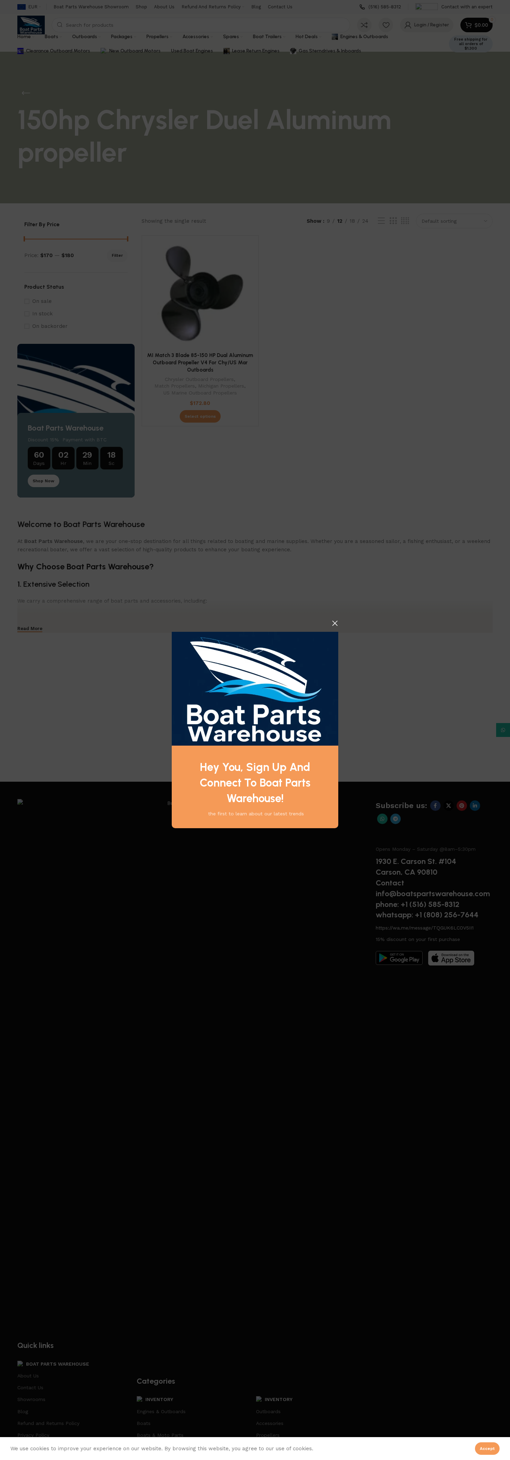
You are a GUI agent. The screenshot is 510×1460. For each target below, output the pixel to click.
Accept (487, 1448)
